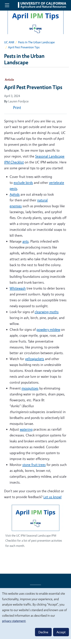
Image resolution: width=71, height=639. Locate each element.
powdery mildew (48, 329)
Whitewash (18, 288)
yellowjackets (34, 359)
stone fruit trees (34, 464)
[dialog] (35, 613)
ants (25, 241)
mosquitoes (30, 388)
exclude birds (23, 182)
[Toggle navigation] (7, 5)
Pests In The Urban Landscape (36, 42)
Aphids (15, 194)
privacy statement (14, 621)
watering (26, 429)
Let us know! (52, 497)
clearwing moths (47, 312)
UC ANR (9, 42)
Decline (43, 632)
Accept (61, 632)
